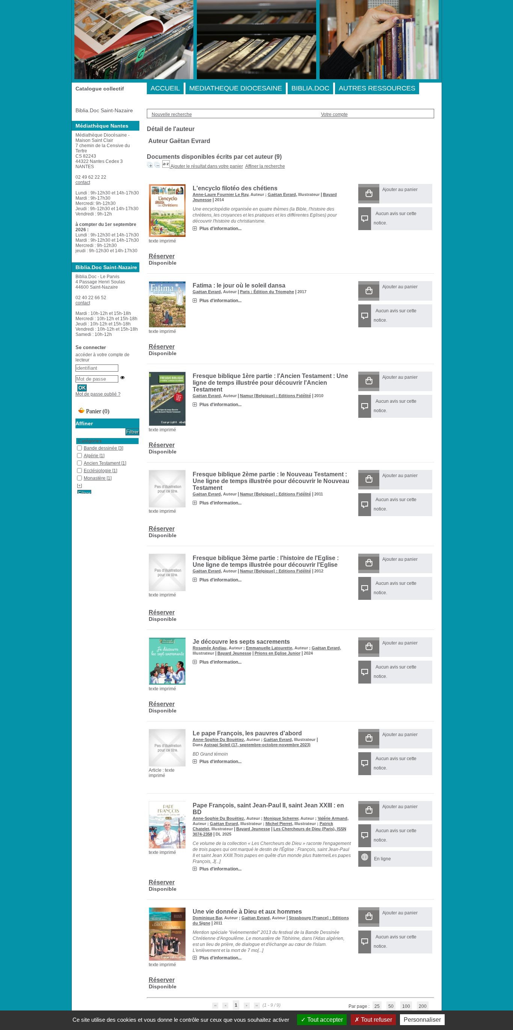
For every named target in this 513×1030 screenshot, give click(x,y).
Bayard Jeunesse (234, 653)
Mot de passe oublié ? (98, 394)
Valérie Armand (332, 818)
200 (423, 1006)
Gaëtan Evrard (282, 194)
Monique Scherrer (281, 818)
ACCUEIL (165, 88)
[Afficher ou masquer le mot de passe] (122, 377)
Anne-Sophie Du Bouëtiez (218, 739)
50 (391, 1006)
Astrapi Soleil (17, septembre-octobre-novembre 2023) (257, 744)
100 (406, 1006)
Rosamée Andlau (209, 648)
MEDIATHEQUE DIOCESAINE (235, 88)
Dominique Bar (207, 918)
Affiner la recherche (265, 166)
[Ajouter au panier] (368, 193)
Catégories (90, 441)
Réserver (162, 256)
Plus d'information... (220, 228)
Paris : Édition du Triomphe (267, 291)
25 (377, 1006)
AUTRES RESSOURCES (377, 88)
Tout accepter (324, 1019)
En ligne (382, 858)
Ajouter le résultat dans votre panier (206, 166)
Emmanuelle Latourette (269, 648)
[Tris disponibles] (166, 166)
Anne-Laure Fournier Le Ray (220, 194)
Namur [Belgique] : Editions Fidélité (275, 395)
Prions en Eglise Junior (277, 653)
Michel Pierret (279, 823)
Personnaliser (422, 1019)
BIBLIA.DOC (310, 88)
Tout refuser (375, 1019)
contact (82, 182)
